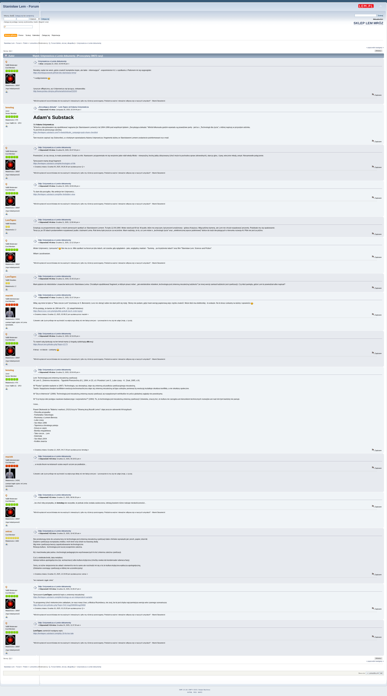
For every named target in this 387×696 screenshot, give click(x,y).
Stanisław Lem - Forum (21, 6)
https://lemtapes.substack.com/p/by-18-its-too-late (53, 633)
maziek (9, 295)
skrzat (64, 43)
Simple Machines (204, 690)
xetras (8, 531)
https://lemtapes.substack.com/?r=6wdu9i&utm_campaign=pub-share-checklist (65, 132)
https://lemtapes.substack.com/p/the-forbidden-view (54, 194)
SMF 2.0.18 (183, 690)
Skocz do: (361, 673)
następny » (380, 47)
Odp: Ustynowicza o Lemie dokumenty (54, 147)
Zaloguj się (19, 16)
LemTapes (10, 220)
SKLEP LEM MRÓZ (368, 23)
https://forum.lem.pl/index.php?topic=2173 (50, 344)
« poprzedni (370, 47)
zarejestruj (30, 16)
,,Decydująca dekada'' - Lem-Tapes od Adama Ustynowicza (63, 107)
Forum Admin (56, 43)
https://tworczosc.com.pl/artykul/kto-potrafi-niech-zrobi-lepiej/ (58, 311)
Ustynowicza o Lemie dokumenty (52, 61)
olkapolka (70, 43)
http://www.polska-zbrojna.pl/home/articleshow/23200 (55, 91)
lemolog (9, 107)
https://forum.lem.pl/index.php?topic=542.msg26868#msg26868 (59, 605)
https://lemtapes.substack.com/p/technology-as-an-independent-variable (62, 597)
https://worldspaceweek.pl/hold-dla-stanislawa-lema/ (54, 73)
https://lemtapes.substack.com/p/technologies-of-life (54, 163)
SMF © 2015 (193, 690)
